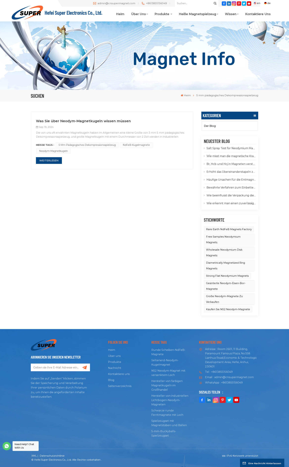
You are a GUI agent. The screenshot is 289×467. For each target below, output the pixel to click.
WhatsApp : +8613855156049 (224, 382)
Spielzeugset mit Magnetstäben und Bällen (169, 423)
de (269, 3)
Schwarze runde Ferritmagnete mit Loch (167, 412)
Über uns (138, 14)
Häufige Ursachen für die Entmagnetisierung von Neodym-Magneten (231, 179)
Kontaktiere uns (258, 14)
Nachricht (114, 368)
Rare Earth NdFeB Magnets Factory (229, 229)
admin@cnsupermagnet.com (116, 3)
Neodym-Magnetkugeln (53, 150)
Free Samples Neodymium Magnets (223, 239)
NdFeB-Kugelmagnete (136, 144)
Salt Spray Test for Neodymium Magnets (231, 148)
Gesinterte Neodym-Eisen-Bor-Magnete (226, 286)
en (258, 3)
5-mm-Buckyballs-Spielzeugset (163, 433)
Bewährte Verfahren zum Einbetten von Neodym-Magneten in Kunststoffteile (231, 187)
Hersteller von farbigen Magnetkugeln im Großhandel (167, 385)
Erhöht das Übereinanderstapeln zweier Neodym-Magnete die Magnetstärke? (231, 171)
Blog (111, 380)
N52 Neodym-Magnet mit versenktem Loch (168, 373)
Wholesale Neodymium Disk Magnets (224, 252)
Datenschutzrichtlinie (52, 455)
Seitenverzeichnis (119, 386)
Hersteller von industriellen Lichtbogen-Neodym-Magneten (169, 400)
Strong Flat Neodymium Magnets (227, 275)
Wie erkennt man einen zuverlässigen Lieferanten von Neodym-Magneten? (231, 203)
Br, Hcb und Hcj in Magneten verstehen (231, 164)
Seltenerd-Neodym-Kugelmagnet (164, 362)
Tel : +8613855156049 (219, 371)
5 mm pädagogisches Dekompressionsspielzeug (87, 144)
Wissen (230, 14)
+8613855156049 (156, 3)
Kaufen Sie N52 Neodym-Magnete (228, 309)
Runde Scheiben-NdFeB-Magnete (168, 352)
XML (34, 455)
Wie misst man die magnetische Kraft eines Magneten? (231, 156)
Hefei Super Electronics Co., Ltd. (73, 12)
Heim (120, 14)
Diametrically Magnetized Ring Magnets (225, 265)
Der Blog (210, 126)
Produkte (162, 14)
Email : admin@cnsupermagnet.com (229, 377)
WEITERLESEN (49, 160)
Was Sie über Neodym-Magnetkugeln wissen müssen (83, 121)
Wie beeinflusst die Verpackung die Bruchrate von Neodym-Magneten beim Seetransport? (231, 195)
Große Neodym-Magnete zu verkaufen (224, 299)
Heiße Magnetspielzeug (197, 14)
